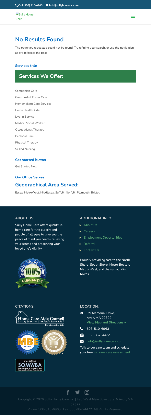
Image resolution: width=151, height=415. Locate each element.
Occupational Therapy (29, 130)
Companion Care (26, 91)
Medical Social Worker (29, 123)
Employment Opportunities (103, 237)
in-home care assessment (112, 352)
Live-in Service (24, 117)
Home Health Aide (27, 110)
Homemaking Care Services (33, 104)
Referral (89, 244)
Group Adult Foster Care (31, 97)
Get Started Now (26, 166)
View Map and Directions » (106, 322)
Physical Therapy (26, 142)
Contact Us (91, 250)
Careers (89, 231)
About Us (90, 225)
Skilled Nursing (25, 149)
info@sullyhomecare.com (105, 341)
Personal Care (24, 136)
